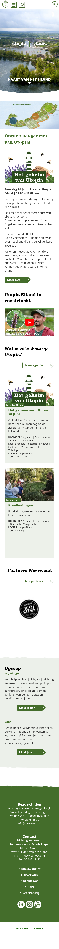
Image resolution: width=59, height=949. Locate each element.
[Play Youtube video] (29, 322)
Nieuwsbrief (30, 869)
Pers (30, 887)
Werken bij (30, 893)
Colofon (38, 928)
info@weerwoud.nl (33, 855)
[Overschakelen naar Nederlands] (55, 4)
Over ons (31, 875)
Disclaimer (22, 928)
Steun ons (30, 881)
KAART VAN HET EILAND (29, 79)
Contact (29, 836)
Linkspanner (12, 404)
